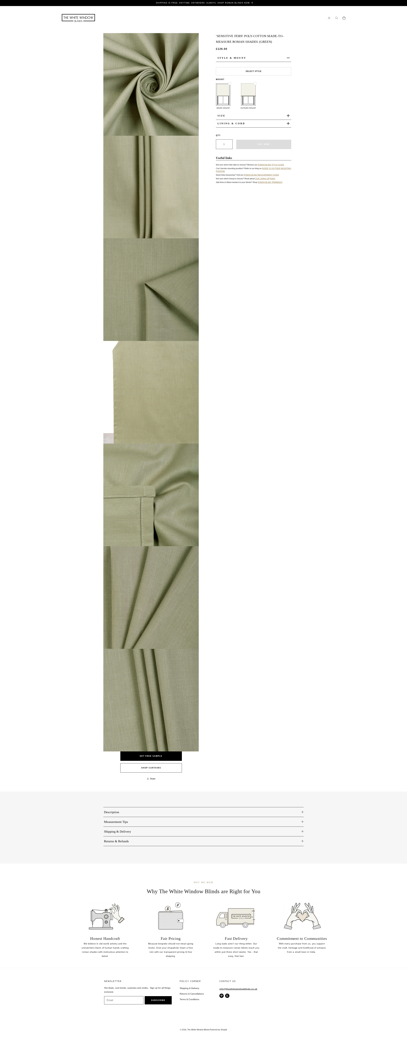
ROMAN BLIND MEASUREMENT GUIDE (261, 175)
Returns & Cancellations (192, 993)
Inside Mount (223, 108)
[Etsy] (227, 995)
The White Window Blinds (198, 1030)
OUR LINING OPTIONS (265, 178)
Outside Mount (248, 108)
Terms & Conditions (189, 999)
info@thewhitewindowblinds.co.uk (238, 989)
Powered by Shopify (218, 1030)
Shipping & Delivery (189, 988)
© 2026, (183, 1030)
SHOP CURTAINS (151, 768)
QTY (218, 135)
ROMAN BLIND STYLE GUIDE (271, 165)
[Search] (336, 18)
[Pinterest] (221, 995)
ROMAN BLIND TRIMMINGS (270, 182)
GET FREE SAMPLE (151, 756)
